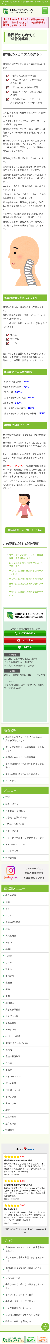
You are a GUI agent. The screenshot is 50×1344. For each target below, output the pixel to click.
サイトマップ (11, 851)
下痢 (7, 996)
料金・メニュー (12, 804)
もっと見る (10, 781)
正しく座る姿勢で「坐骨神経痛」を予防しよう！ (24, 749)
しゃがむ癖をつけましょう (18, 1308)
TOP (7, 797)
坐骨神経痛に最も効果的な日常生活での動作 (24, 766)
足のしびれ (10, 1103)
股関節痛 (9, 1003)
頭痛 (7, 929)
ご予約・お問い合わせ (16, 817)
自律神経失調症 (12, 922)
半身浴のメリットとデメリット (20, 1301)
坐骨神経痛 (10, 895)
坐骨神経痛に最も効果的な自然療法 (26, 579)
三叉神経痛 (10, 1117)
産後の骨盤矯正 (12, 1056)
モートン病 (10, 1029)
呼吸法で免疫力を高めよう (18, 1321)
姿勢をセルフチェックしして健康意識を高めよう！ (24, 1249)
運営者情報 (10, 858)
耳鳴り (8, 949)
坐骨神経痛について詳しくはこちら (25, 530)
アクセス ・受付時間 (15, 811)
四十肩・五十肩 (12, 1090)
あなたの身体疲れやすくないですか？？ (24, 1315)
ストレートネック (14, 1076)
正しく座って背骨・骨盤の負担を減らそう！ (24, 1259)
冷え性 (8, 969)
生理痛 (8, 982)
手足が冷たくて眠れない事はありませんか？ (24, 1286)
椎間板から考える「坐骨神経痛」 (21, 757)
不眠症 (8, 1070)
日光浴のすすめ (12, 1278)
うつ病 (8, 1063)
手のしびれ (10, 1097)
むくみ (8, 962)
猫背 (7, 1110)
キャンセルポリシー (15, 844)
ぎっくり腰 (10, 1083)
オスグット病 (11, 1016)
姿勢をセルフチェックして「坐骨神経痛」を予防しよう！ (23, 739)
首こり (8, 915)
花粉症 (8, 956)
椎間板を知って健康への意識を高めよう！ (23, 1269)
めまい (8, 942)
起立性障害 (10, 1123)
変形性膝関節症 (12, 1009)
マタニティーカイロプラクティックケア (24, 838)
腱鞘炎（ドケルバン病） (17, 1043)
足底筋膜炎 (10, 1023)
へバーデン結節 (12, 1036)
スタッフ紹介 (11, 831)
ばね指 (8, 1050)
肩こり (8, 909)
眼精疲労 (9, 976)
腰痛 (7, 902)
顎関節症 (9, 1130)
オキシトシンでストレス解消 (19, 1294)
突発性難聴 (10, 936)
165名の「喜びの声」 (15, 824)
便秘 (7, 989)
